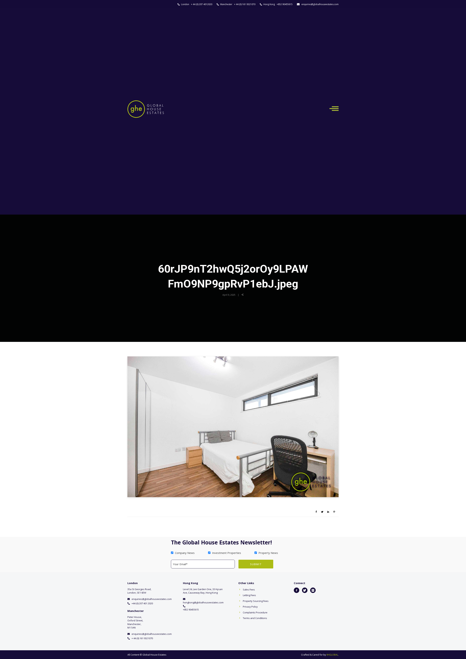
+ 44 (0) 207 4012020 (201, 4)
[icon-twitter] (304, 590)
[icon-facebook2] (296, 590)
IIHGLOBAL (332, 654)
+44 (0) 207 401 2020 (142, 603)
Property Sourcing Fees (255, 601)
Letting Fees (249, 595)
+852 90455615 (285, 4)
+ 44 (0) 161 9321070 (244, 4)
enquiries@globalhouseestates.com (320, 4)
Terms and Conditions (255, 618)
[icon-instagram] (313, 590)
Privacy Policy (250, 606)
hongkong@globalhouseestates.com (203, 602)
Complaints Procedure (255, 612)
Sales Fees (249, 589)
